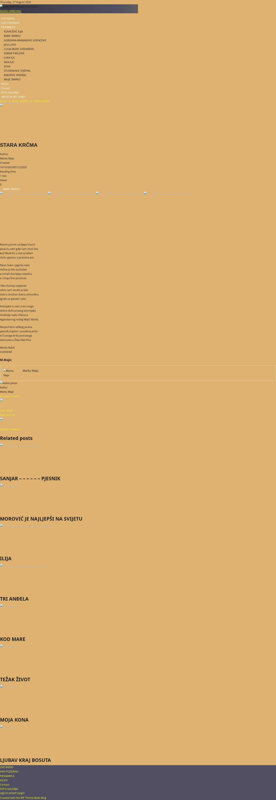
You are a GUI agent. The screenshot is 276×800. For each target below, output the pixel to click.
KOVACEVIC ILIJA (13, 31)
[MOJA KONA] (138, 698)
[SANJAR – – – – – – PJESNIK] (138, 457)
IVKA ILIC (9, 62)
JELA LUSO (10, 44)
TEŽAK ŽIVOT (15, 679)
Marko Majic (7, 158)
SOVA (7, 66)
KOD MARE (12, 639)
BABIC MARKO (12, 36)
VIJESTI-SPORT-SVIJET (13, 97)
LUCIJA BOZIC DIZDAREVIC (19, 49)
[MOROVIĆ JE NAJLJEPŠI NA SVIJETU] (138, 497)
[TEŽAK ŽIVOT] (138, 658)
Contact (5, 88)
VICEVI (4, 84)
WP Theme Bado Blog (33, 798)
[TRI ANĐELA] (138, 577)
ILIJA (6, 558)
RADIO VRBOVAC (10, 11)
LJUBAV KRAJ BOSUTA (25, 760)
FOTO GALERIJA (10, 92)
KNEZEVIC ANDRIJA (15, 75)
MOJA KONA (14, 719)
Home (3, 101)
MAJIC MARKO (12, 79)
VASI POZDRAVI (10, 23)
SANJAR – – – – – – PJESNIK (30, 478)
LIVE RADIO (7, 18)
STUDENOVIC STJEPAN (17, 70)
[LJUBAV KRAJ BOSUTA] (138, 739)
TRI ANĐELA (14, 598)
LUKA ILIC (9, 57)
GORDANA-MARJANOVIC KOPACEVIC (25, 40)
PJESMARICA (8, 27)
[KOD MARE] (138, 618)
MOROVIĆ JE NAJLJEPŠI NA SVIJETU (41, 518)
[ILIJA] (138, 538)
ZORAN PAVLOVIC (14, 53)
